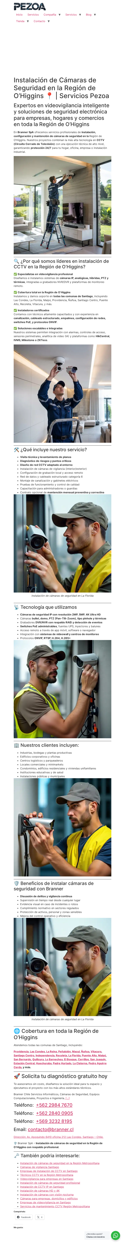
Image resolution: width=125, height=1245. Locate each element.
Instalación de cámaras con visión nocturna (47, 1194)
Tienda (20, 21)
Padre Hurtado (62, 1063)
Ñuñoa (85, 1051)
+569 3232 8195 (54, 1121)
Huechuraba (44, 1063)
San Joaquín (98, 1059)
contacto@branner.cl (51, 1129)
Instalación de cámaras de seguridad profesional (50, 1182)
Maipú (102, 1055)
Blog (88, 14)
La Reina (51, 1051)
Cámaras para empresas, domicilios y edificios (49, 1198)
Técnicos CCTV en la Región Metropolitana (46, 1175)
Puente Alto (89, 1055)
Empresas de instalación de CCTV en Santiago (49, 1171)
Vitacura (96, 1051)
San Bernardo (22, 1059)
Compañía (50, 14)
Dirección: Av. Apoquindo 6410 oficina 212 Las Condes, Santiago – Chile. (58, 1137)
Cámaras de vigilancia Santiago (39, 1167)
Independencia (45, 1055)
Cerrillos (83, 1059)
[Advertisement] (62, 51)
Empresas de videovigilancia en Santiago (45, 1202)
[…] (67, 1098)
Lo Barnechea (54, 1059)
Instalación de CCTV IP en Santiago (42, 1186)
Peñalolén (64, 1051)
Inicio (19, 14)
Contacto (39, 21)
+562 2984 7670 (54, 1105)
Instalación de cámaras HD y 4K (40, 1190)
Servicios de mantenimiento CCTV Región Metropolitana (55, 1206)
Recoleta (61, 1055)
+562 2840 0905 (54, 1113)
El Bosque (70, 1059)
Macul (76, 1051)
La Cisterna (80, 1063)
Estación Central (24, 1063)
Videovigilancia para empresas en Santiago (46, 1178)
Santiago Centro (24, 1055)
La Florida (74, 1055)
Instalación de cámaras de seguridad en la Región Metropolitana (59, 1163)
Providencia (21, 1051)
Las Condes (37, 1051)
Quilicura (38, 1059)
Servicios (33, 14)
